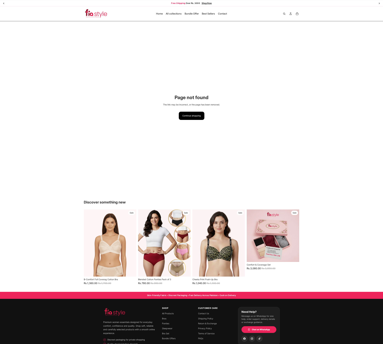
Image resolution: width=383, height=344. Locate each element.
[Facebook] (244, 339)
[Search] (284, 13)
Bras (164, 318)
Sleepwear (167, 328)
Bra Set (165, 333)
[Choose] (131, 272)
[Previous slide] (88, 243)
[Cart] (297, 13)
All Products (168, 313)
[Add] (294, 257)
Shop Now (207, 3)
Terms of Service (206, 333)
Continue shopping (191, 115)
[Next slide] (131, 243)
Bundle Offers (168, 338)
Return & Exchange (207, 323)
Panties (165, 323)
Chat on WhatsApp (261, 329)
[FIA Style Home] (129, 312)
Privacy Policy (205, 328)
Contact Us (203, 313)
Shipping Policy (205, 318)
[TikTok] (259, 339)
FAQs (200, 338)
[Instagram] (252, 339)
